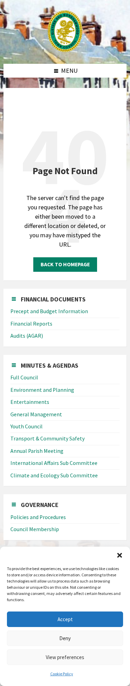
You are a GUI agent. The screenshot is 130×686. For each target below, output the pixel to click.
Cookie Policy (61, 673)
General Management (36, 414)
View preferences (65, 657)
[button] (119, 555)
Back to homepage (65, 264)
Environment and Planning (42, 390)
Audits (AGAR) (26, 335)
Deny (65, 638)
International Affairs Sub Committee (53, 463)
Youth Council (26, 426)
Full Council (24, 377)
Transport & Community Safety (47, 438)
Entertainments (29, 402)
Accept (65, 619)
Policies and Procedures (38, 517)
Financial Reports (31, 323)
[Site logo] (65, 50)
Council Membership (34, 529)
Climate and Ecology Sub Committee (54, 475)
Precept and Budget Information (49, 311)
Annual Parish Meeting (36, 451)
